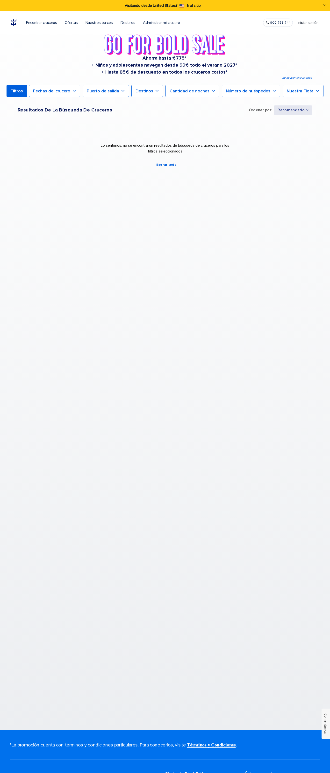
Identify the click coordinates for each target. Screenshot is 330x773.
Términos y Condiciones (211, 744)
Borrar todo (166, 165)
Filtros (17, 91)
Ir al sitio (194, 5)
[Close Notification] (324, 5)
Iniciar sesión (308, 22)
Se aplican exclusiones (297, 78)
